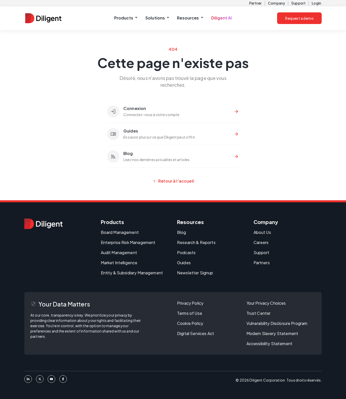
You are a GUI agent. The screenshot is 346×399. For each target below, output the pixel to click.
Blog (181, 232)
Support (298, 3)
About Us (262, 232)
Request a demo (299, 18)
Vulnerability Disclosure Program (276, 323)
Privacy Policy (190, 303)
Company (276, 3)
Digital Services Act (195, 333)
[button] (125, 18)
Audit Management (119, 252)
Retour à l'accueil (173, 181)
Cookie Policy (190, 323)
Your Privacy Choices (266, 303)
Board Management (120, 232)
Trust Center (258, 313)
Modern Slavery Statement (272, 333)
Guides (184, 262)
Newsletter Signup (195, 272)
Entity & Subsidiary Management (132, 272)
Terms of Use (189, 313)
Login (316, 3)
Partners (262, 262)
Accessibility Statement (269, 343)
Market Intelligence (119, 262)
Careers (261, 242)
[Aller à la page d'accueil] (43, 223)
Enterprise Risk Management (128, 242)
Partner (255, 3)
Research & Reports (196, 242)
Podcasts (186, 252)
